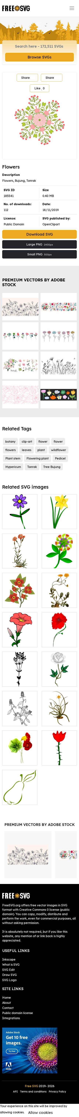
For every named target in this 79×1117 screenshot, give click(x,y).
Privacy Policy (57, 1091)
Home (6, 997)
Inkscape (8, 959)
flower (42, 441)
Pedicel (60, 458)
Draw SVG (9, 975)
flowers (10, 450)
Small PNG (39, 254)
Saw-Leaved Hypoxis (59, 719)
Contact (8, 1008)
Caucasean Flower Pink (19, 561)
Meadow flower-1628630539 (20, 679)
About (6, 1003)
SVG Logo (9, 980)
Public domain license (17, 1013)
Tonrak (32, 467)
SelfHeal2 (13, 721)
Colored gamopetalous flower (19, 638)
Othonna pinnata (58, 603)
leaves (26, 450)
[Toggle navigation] (72, 8)
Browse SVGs (39, 57)
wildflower (58, 450)
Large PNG (39, 244)
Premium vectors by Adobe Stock (33, 282)
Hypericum (13, 467)
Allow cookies (40, 1112)
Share (25, 78)
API (16, 1091)
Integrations (11, 1018)
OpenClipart (51, 224)
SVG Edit (8, 970)
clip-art (27, 441)
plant (41, 450)
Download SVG (39, 234)
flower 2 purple (17, 524)
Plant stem (12, 458)
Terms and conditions (33, 1091)
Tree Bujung (51, 467)
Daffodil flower (56, 524)
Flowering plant (37, 458)
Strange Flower (57, 563)
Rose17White (55, 681)
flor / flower (54, 760)
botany (10, 441)
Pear (9, 800)
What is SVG (10, 964)
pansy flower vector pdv (20, 601)
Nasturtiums (15, 760)
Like (39, 88)
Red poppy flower (58, 642)
